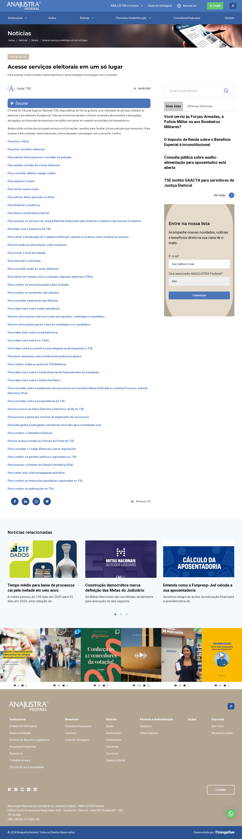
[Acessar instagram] (16, 789)
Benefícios (72, 719)
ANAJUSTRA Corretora (125, 5)
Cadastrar (199, 295)
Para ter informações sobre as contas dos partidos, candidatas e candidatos (56, 316)
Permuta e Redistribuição (131, 18)
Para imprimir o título (21, 181)
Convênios (112, 746)
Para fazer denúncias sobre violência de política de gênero (44, 356)
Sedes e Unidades (20, 733)
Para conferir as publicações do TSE (31, 488)
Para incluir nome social (23, 189)
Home (12, 40)
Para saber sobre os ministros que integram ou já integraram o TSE (50, 348)
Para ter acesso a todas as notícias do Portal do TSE (41, 440)
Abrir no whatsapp (230, 813)
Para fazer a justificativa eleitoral (28, 213)
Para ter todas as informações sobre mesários (37, 244)
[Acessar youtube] (22, 789)
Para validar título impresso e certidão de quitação (40, 157)
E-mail (174, 256)
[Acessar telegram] (28, 789)
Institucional (15, 18)
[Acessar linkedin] (35, 789)
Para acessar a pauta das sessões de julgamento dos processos (48, 417)
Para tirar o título (18, 141)
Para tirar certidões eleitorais (26, 149)
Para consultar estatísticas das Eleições (33, 300)
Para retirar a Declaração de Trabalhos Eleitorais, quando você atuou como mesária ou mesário (68, 236)
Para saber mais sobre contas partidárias (34, 308)
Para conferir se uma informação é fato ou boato (38, 284)
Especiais (218, 719)
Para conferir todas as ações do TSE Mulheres (37, 364)
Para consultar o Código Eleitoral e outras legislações (42, 448)
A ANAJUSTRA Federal (23, 726)
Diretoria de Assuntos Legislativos (29, 739)
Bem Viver (218, 726)
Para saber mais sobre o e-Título (28, 340)
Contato (229, 18)
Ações (52, 18)
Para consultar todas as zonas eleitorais (33, 268)
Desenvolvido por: (204, 832)
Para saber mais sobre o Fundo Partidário (34, 380)
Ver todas (219, 195)
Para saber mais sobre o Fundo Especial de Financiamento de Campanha (53, 372)
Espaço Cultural (115, 760)
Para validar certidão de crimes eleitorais (34, 165)
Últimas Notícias (200, 106)
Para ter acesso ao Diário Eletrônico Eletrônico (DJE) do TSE (46, 409)
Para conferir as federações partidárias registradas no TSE (45, 480)
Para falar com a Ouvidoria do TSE (29, 229)
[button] (115, 614)
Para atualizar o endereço (24, 205)
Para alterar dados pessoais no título (31, 197)
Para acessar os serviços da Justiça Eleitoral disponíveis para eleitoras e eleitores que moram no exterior (74, 221)
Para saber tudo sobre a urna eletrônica (32, 332)
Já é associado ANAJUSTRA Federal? (196, 273)
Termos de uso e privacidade (26, 767)
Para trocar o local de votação (27, 252)
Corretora (70, 733)
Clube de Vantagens (160, 5)
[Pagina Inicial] (24, 6)
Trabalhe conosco (20, 760)
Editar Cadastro (149, 733)
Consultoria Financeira (187, 18)
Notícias (84, 18)
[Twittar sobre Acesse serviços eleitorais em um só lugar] (47, 501)
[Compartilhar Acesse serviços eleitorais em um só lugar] (15, 501)
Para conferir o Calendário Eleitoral (30, 432)
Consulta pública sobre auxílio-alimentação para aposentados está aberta (195, 162)
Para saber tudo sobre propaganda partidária (36, 472)
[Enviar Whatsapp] (36, 501)
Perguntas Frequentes (22, 746)
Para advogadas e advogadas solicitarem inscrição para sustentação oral (54, 425)
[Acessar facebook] (9, 789)
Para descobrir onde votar (24, 260)
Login (217, 5)
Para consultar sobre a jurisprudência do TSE (36, 401)
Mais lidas (173, 106)
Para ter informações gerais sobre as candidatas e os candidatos (49, 324)
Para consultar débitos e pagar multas (32, 173)
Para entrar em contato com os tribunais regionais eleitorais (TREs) (50, 276)
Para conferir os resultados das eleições (33, 292)
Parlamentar (113, 739)
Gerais (34, 40)
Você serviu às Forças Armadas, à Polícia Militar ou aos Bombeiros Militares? (194, 121)
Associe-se (189, 5)
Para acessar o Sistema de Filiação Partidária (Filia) (40, 464)
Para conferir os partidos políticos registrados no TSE (42, 456)
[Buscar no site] (233, 6)
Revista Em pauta (222, 733)
